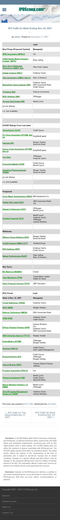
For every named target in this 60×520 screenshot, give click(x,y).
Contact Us (7, 513)
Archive (6, 496)
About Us (6, 507)
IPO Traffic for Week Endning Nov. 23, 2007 (45, 414)
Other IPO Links (9, 501)
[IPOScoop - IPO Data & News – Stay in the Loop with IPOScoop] (32, 9)
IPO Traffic (28, 404)
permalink (51, 404)
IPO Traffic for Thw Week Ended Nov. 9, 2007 (15, 415)
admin (17, 37)
